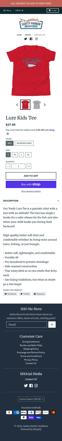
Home (19, 35)
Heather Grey (24, 143)
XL (28, 154)
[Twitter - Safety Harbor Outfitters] (26, 39)
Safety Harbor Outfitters (35, 426)
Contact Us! (31, 379)
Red (10, 143)
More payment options (31, 191)
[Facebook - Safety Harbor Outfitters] (31, 39)
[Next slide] (44, 105)
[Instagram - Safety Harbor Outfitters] (36, 39)
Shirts (28, 35)
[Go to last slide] (17, 105)
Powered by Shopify (31, 429)
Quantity (10, 162)
